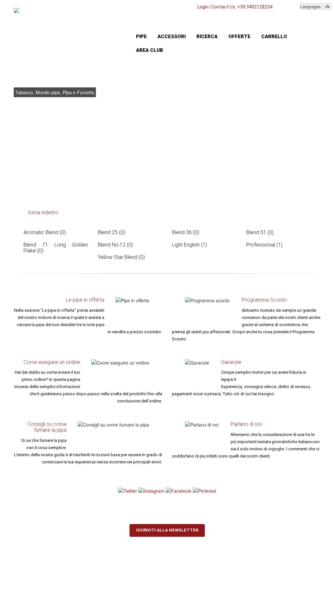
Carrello (274, 36)
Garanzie (231, 362)
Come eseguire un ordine (51, 362)
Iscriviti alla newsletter (167, 530)
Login (202, 6)
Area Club (149, 50)
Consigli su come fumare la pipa (47, 427)
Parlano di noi (246, 424)
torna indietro (43, 212)
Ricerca (207, 36)
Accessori (172, 36)
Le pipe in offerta (85, 300)
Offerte (239, 36)
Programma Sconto (264, 300)
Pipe (141, 36)
